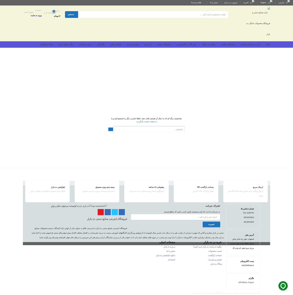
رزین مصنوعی (85, 44)
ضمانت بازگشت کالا (205, 187)
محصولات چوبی (164, 44)
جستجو (71, 14)
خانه (268, 44)
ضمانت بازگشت (215, 255)
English (263, 3)
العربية (246, 3)
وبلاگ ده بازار (216, 264)
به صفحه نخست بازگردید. (146, 121)
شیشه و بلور (115, 44)
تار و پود (148, 44)
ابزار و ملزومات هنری (250, 44)
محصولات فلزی (228, 44)
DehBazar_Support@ (246, 282)
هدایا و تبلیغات (46, 44)
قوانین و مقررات (215, 259)
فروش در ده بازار (230, 3)
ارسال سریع (258, 187)
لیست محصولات (215, 251)
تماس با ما (214, 3)
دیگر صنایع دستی (65, 44)
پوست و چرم (133, 44)
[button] (51, 14)
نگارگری (101, 44)
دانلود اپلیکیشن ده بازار (165, 255)
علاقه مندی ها (196, 3)
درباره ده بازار (169, 247)
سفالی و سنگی (209, 44)
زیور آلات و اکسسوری (186, 44)
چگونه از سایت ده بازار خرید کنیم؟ (207, 247)
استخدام (171, 259)
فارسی (281, 3)
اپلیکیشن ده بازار (58, 187)
